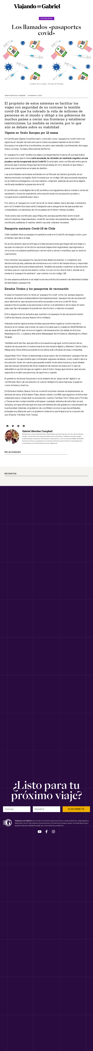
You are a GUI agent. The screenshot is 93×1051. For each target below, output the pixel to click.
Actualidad (46, 18)
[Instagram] (53, 831)
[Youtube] (39, 831)
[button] (7, 426)
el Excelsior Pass (30, 395)
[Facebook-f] (46, 831)
